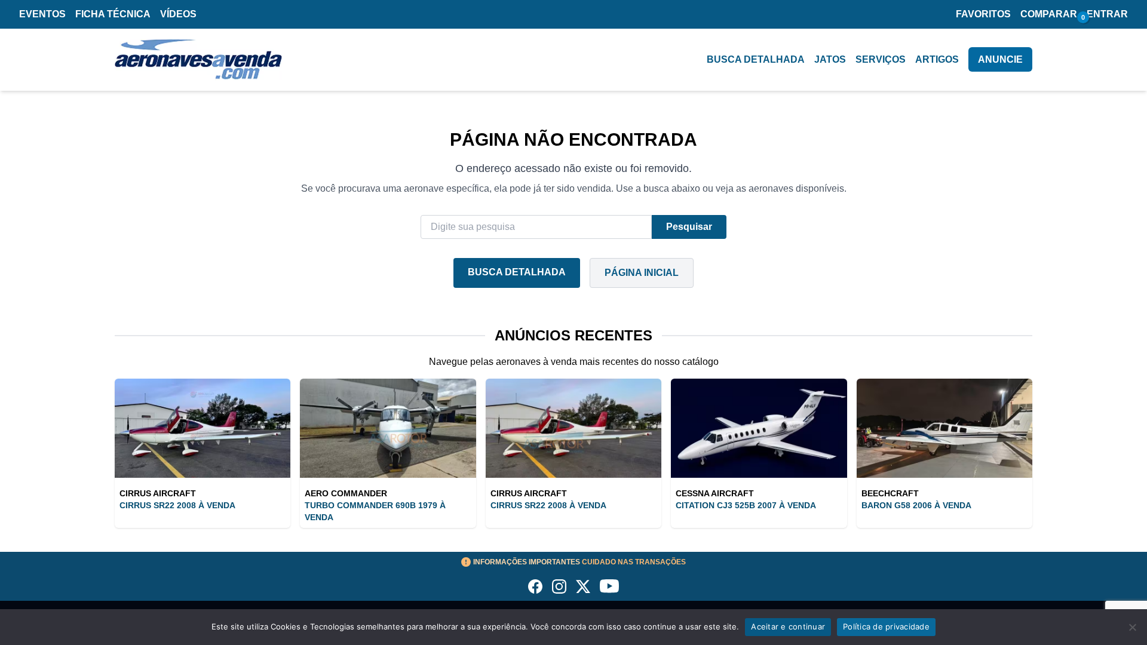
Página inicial (642, 273)
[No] (1132, 627)
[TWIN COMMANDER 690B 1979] (388, 428)
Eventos (42, 14)
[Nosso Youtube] (609, 586)
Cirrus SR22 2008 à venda (177, 505)
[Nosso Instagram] (559, 586)
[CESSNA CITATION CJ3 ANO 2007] (759, 428)
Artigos (937, 59)
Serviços (880, 59)
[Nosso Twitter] (583, 586)
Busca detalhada (756, 59)
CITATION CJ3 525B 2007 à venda (746, 505)
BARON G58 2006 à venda (916, 505)
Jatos (830, 59)
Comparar (1048, 14)
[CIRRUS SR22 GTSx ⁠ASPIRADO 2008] (573, 428)
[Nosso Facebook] (535, 586)
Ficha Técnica (113, 14)
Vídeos (178, 14)
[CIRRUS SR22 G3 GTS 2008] (202, 428)
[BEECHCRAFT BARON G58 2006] (944, 428)
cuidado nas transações (579, 562)
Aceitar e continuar (788, 626)
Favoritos (983, 14)
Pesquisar (689, 227)
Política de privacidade (886, 626)
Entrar (1107, 14)
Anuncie (1000, 59)
